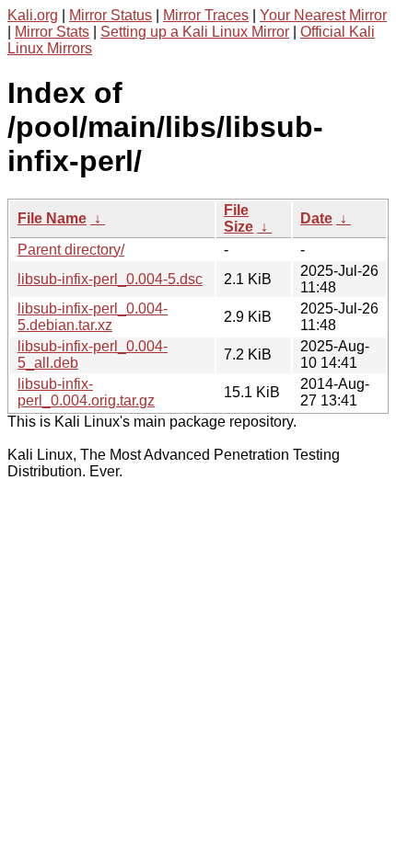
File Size (238, 218)
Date (316, 218)
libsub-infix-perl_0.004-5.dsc (110, 279)
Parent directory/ (70, 249)
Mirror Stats (52, 32)
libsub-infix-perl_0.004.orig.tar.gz (86, 392)
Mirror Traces (206, 15)
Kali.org (32, 15)
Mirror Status (110, 15)
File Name (52, 218)
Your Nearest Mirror (323, 15)
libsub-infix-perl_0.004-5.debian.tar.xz (92, 317)
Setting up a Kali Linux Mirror (194, 32)
